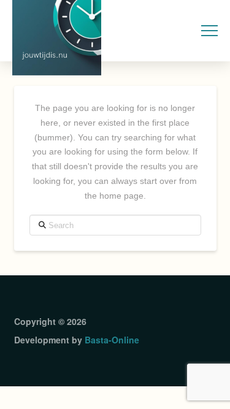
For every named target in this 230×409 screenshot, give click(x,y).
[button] (209, 31)
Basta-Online (112, 340)
